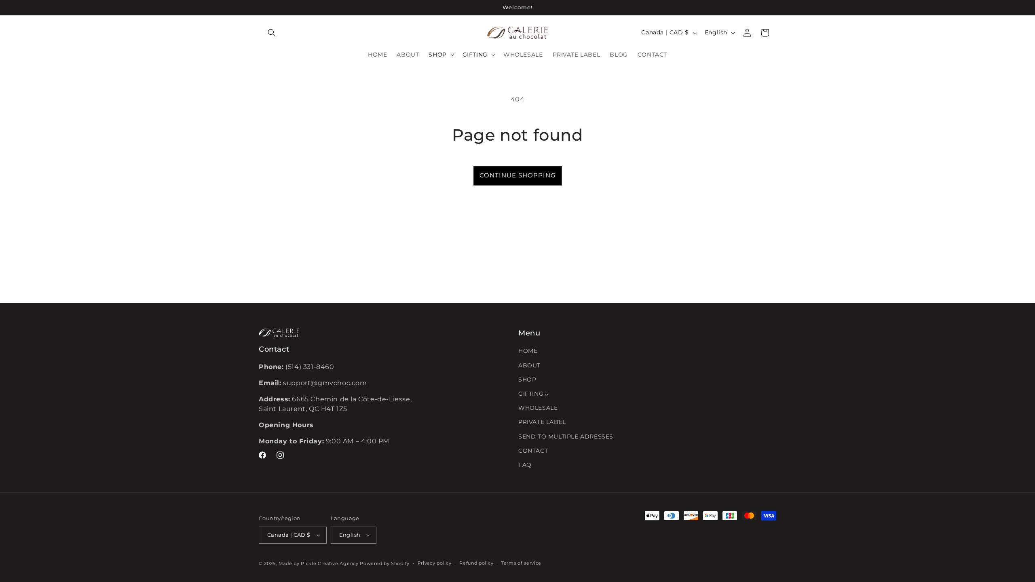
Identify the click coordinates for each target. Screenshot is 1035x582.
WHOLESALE (538, 407)
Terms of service (521, 563)
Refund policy (476, 563)
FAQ (525, 464)
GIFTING (530, 393)
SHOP (527, 379)
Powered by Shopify (385, 563)
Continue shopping (517, 175)
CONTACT (533, 450)
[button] (272, 33)
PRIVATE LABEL (542, 422)
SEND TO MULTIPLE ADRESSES (565, 436)
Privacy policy (435, 563)
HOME (527, 350)
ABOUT (529, 365)
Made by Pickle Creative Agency (319, 563)
